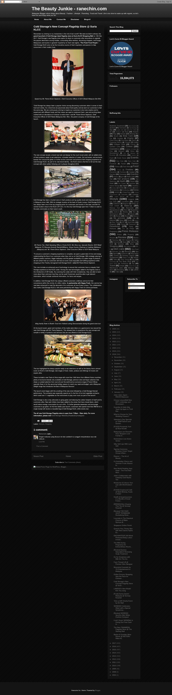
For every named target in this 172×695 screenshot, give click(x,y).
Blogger (97, 690)
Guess (116, 176)
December (118, 357)
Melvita (125, 212)
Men (134, 212)
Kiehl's (136, 188)
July (116, 373)
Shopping (48, 424)
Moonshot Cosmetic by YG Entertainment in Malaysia (122, 569)
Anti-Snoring (132, 128)
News (121, 220)
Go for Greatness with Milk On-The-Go (122, 558)
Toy (133, 263)
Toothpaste (124, 263)
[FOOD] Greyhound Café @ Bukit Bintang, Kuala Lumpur (123, 492)
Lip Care (113, 201)
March (116, 386)
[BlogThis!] (45, 421)
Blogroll (87, 19)
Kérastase (129, 188)
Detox (132, 151)
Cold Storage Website (59, 415)
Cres (111, 151)
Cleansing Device (116, 142)
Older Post (97, 456)
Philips (132, 228)
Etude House (121, 158)
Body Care (128, 136)
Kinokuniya (126, 190)
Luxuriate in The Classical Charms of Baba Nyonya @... (123, 520)
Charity (130, 138)
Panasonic (132, 224)
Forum (119, 169)
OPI (123, 222)
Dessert (121, 151)
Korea (135, 190)
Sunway (116, 255)
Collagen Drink (119, 144)
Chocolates (125, 140)
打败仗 (117, 272)
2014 (114, 653)
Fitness (117, 166)
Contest (129, 146)
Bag (114, 134)
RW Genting (126, 240)
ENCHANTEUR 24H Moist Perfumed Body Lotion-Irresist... (123, 538)
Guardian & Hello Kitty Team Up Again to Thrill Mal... (123, 409)
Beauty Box (134, 134)
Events (134, 157)
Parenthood (115, 226)
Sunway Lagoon (128, 255)
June (116, 376)
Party (131, 226)
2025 (114, 332)
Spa (136, 251)
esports (134, 155)
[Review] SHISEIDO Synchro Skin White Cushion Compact (122, 615)
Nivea (130, 220)
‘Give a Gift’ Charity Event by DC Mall (123, 602)
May (116, 379)
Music (127, 216)
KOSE (117, 192)
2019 (114, 351)
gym (122, 176)
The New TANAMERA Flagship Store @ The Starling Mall (123, 629)
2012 (114, 659)
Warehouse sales (116, 268)
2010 (114, 666)
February (117, 389)
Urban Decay (132, 265)
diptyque (132, 153)
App (111, 130)
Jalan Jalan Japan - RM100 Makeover (121, 396)
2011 (114, 662)
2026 (114, 329)
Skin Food (135, 249)
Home (36, 19)
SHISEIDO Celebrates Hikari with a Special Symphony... (122, 608)
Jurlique (114, 188)
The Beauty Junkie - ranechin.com (69, 8)
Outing (123, 224)
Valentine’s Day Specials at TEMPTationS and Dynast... (123, 421)
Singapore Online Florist (123, 525)
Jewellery (135, 186)
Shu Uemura (128, 246)
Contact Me (61, 19)
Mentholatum (114, 214)
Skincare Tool (116, 251)
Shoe (132, 244)
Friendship (113, 172)
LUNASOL (116, 203)
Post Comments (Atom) (73, 462)
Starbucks (124, 253)
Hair (111, 179)
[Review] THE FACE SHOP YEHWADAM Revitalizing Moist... (122, 513)
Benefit (116, 136)
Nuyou (136, 220)
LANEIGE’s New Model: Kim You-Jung (122, 590)
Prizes (119, 234)
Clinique (127, 142)
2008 (114, 672)
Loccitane (125, 201)
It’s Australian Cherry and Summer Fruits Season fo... (123, 463)
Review (122, 237)
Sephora (133, 242)
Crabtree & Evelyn (130, 149)
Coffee (136, 142)
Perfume (113, 228)
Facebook (72, 415)
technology (113, 261)
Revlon (136, 238)
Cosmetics (114, 149)
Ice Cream (122, 183)
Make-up (128, 206)
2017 (114, 643)
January (117, 392)
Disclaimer (75, 19)
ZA (129, 270)
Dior (125, 153)
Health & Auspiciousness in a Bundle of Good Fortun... (123, 499)
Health (122, 181)
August (117, 370)
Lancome (124, 194)
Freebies (129, 169)
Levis (132, 196)
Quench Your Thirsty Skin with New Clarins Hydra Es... (123, 531)
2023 (114, 338)
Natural (112, 220)
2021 (114, 345)
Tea (133, 259)
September (118, 367)
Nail (134, 218)
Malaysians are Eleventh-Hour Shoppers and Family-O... (123, 434)
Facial (123, 164)
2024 (114, 335)
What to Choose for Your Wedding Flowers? (123, 415)
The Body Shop (125, 261)
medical (116, 212)
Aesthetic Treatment (117, 126)
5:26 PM (42, 442)
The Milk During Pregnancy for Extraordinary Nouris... (123, 545)
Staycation (134, 253)
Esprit (112, 158)
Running (115, 240)
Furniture (123, 172)
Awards (135, 132)
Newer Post (38, 456)
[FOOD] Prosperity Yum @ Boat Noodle (122, 427)
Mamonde (130, 208)
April (116, 382)
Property (131, 234)
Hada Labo (131, 176)
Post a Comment (42, 446)
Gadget (132, 172)
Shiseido (121, 244)
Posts (132, 284)
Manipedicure (115, 210)
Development (114, 153)
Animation (122, 128)
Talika (115, 259)
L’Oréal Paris (126, 192)
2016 (114, 646)
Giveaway (122, 174)
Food (135, 166)
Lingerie (131, 199)
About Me (48, 19)
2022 (114, 341)
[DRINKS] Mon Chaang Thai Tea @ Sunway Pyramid (122, 506)
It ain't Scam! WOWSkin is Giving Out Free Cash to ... (123, 622)
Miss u (124, 214)
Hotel (111, 183)
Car (111, 138)
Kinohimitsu (116, 190)
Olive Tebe (115, 222)
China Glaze (114, 140)
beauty (123, 134)
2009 (114, 669)
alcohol (112, 128)
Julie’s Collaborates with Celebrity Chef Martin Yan (123, 477)
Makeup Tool (115, 208)
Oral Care (131, 222)
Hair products (123, 179)
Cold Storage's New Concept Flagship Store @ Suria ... (123, 583)
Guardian (134, 174)
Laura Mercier (119, 196)
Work (111, 270)
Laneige (135, 194)
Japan (124, 185)
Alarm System (132, 126)
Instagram (80, 415)
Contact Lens (115, 146)
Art (111, 132)
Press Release (130, 231)
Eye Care (120, 161)
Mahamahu (43, 434)
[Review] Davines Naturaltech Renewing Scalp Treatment (123, 552)
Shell (111, 244)
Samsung (116, 242)
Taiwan (135, 257)
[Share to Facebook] (49, 421)
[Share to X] (47, 421)
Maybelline (134, 210)
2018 (114, 354)
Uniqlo (122, 266)
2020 (114, 348)
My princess (119, 218)
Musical (135, 216)
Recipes (112, 238)
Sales (136, 240)
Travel (112, 265)
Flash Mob (126, 166)
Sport (115, 253)
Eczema (112, 155)
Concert (133, 144)
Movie (132, 214)
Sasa (124, 242)
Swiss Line (126, 257)
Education (122, 155)
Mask (126, 210)
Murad (118, 216)
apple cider (120, 130)
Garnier (112, 174)
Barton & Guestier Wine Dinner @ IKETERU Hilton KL (122, 636)
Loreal (136, 201)
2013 (114, 656)
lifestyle (41, 424)
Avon (126, 132)
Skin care (118, 248)
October (117, 363)
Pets (123, 228)
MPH (111, 216)
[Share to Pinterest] (51, 421)
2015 (114, 650)
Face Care (132, 161)
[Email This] (42, 421)
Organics (113, 224)
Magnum (126, 203)
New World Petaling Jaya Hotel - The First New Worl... (123, 470)
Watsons (131, 268)
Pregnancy (114, 231)
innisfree (132, 183)
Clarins (133, 140)
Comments (134, 288)
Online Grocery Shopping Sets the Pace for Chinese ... (123, 576)
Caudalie (120, 138)
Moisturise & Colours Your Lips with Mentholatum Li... (123, 485)
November (118, 360)
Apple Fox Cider (131, 130)
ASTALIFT (119, 132)
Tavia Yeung (124, 259)
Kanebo (121, 188)
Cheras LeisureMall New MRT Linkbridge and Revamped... (123, 402)
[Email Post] (38, 421)
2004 (114, 675)
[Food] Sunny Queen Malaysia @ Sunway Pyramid (122, 596)
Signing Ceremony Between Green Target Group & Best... (123, 451)
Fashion (135, 163)
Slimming (127, 251)
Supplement (114, 257)
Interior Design (114, 186)
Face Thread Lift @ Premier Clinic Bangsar (123, 563)
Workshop (120, 270)
